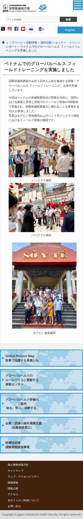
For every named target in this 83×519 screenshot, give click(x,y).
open (78, 5)
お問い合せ (14, 506)
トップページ (14, 42)
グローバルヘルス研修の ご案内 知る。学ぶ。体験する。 (22, 403)
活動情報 (31, 42)
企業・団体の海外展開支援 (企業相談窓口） (23, 425)
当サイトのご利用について (23, 500)
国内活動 (46, 42)
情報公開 (13, 488)
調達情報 (13, 482)
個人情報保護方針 (18, 464)
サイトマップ (15, 470)
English (70, 30)
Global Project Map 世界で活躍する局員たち (22, 358)
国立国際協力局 (38, 8)
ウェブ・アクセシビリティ (23, 476)
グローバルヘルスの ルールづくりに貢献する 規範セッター (22, 379)
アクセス (31, 29)
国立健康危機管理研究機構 (40, 29)
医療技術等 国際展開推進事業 (17, 445)
